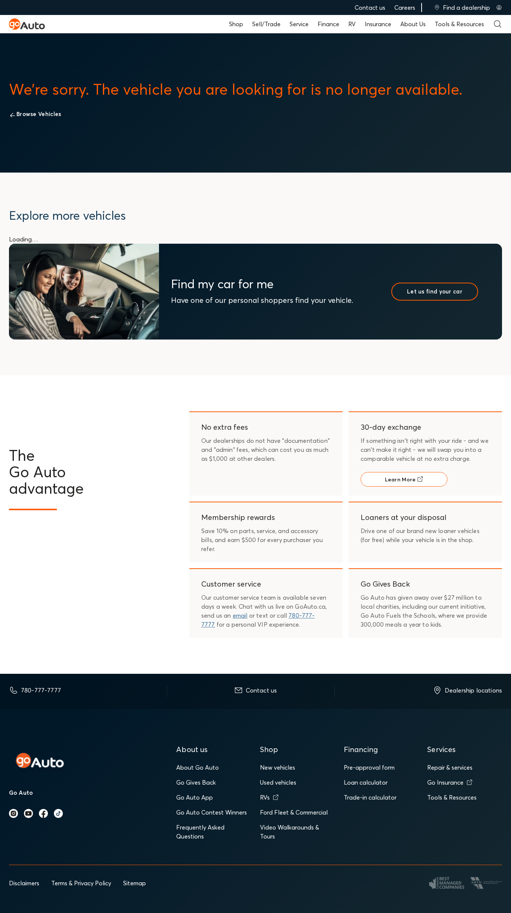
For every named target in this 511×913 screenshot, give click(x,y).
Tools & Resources (459, 24)
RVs (265, 797)
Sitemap (134, 883)
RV (352, 24)
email (240, 615)
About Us (413, 24)
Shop (236, 24)
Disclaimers (24, 883)
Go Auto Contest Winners (211, 812)
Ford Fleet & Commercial (294, 812)
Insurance (378, 24)
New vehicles (277, 767)
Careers (404, 7)
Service (299, 24)
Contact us (370, 7)
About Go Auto (197, 767)
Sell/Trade (266, 24)
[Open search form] (497, 23)
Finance (328, 24)
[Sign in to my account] (499, 7)
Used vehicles (278, 782)
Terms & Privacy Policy (81, 883)
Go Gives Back (196, 782)
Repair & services (449, 767)
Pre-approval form (369, 767)
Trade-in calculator (370, 797)
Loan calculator (366, 782)
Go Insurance (445, 782)
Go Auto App (194, 797)
